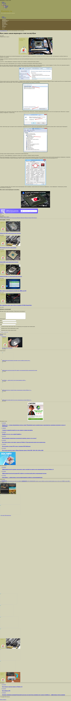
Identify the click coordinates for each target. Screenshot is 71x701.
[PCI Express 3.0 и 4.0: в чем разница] (10, 245)
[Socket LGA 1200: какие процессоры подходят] (10, 231)
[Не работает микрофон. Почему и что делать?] (10, 504)
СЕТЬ (3, 25)
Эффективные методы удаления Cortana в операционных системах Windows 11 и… (17, 390)
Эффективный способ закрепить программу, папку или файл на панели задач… (16, 360)
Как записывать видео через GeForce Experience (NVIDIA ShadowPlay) (16, 305)
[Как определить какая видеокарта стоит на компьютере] (10, 637)
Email (1, 322)
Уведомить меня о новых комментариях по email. (10, 328)
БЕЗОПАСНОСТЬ (5, 20)
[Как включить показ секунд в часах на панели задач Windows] (6, 615)
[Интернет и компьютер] (7, 15)
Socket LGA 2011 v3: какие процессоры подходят (11, 276)
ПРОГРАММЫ (4, 24)
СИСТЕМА (4, 26)
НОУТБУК (4, 22)
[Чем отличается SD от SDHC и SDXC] (10, 514)
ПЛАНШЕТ (4, 23)
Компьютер (5, 30)
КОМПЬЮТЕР (4, 21)
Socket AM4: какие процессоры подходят (9, 262)
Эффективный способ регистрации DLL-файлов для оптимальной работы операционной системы (19, 370)
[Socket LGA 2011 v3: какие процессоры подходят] (10, 274)
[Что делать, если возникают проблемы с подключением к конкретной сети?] (9, 627)
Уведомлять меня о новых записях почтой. (8, 330)
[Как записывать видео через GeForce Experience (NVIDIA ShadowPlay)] (10, 303)
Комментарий (3, 318)
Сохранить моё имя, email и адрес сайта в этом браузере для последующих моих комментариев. (18, 326)
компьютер (24, 481)
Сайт (1, 324)
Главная (1, 30)
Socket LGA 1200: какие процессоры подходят (10, 233)
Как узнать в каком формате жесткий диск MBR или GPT (13, 290)
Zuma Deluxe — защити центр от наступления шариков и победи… (14, 380)
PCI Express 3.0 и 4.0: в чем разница (8, 247)
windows (4, 481)
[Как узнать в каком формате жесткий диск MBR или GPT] (10, 288)
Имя (1, 320)
